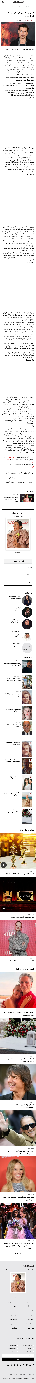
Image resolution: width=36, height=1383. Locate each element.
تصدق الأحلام (29, 575)
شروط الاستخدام (31, 1374)
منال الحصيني (17, 646)
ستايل (32, 1311)
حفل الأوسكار (21, 482)
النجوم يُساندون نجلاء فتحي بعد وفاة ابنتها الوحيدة (13, 710)
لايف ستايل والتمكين (27, 1345)
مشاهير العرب (18, 691)
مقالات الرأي (28, 593)
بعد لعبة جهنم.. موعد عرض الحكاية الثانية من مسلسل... (12, 760)
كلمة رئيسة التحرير (19, 561)
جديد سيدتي (28, 657)
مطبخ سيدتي (30, 1302)
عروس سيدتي (30, 1319)
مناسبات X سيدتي (12, 1302)
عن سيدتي (14, 1306)
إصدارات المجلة (18, 513)
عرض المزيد (18, 1253)
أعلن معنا (15, 1374)
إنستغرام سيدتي (9, 457)
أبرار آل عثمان (17, 610)
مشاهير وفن (29, 1348)
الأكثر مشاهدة (27, 739)
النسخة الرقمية (18, 552)
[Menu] (33, 2)
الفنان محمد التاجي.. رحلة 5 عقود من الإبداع (12, 725)
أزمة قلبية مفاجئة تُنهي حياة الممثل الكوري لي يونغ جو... (12, 811)
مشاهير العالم (23, 478)
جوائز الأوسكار (10, 482)
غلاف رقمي (14, 1324)
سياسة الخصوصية (22, 1374)
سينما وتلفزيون (17, 661)
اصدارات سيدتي (29, 1324)
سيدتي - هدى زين (29, 20)
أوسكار (30, 482)
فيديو (32, 1297)
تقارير (32, 1315)
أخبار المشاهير (12, 478)
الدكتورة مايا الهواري (16, 622)
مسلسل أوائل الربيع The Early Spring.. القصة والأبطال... (13, 777)
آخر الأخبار (14, 1328)
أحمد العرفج (18, 636)
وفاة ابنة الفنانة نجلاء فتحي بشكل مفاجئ (13, 743)
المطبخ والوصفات (12, 1348)
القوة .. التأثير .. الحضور (27, 568)
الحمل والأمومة (13, 1351)
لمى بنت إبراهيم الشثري (15, 598)
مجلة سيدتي (14, 1297)
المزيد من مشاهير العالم (24, 969)
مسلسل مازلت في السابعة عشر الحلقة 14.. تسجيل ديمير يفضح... (13, 679)
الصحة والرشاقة (13, 1345)
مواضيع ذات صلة (27, 830)
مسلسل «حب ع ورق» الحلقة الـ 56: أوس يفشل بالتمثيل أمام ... (12, 664)
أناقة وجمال (29, 1351)
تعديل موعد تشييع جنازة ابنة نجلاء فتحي (12, 695)
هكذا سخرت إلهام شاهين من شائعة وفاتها (12, 794)
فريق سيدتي (14, 1315)
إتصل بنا (10, 1374)
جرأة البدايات (29, 582)
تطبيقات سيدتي (13, 1319)
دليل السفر (31, 1328)
